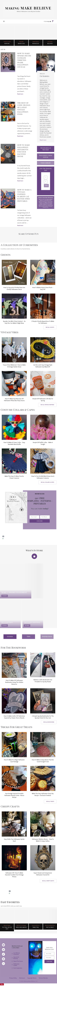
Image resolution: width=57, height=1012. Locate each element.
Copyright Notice (31, 978)
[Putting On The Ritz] (7, 920)
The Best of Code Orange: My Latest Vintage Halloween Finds (24, 108)
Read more (20, 94)
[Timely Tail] (36, 919)
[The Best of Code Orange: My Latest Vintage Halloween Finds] (8, 111)
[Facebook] (3, 959)
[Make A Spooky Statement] (21, 581)
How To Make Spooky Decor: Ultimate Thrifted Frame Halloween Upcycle (24, 60)
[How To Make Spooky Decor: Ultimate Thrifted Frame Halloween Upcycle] (8, 62)
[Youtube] (48, 21)
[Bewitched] (21, 36)
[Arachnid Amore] (21, 919)
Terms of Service (43, 978)
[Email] (50, 21)
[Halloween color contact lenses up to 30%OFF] (3, 538)
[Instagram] (45, 21)
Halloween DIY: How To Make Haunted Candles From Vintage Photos (14, 875)
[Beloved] (50, 36)
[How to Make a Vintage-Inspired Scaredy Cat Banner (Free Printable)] (8, 198)
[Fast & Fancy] (50, 919)
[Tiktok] (3, 954)
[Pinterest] (47, 21)
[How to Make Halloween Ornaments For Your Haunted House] (8, 154)
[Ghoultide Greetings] (32, 614)
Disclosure (22, 978)
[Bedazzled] (36, 36)
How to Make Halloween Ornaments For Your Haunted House (23, 150)
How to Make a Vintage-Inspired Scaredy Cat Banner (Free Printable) (24, 195)
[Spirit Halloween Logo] (9, 893)
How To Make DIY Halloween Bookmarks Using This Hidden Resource (14, 682)
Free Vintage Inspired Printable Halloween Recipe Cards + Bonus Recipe (14, 795)
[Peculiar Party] (10, 614)
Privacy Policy (13, 978)
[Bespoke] (7, 36)
